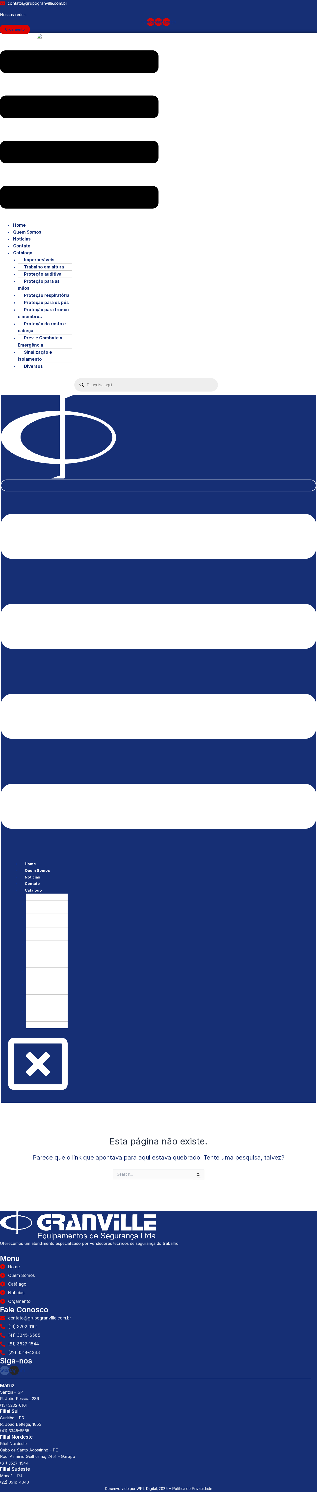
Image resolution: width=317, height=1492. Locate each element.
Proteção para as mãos (39, 285)
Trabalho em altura (44, 266)
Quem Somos (27, 232)
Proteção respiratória (46, 295)
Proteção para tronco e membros (43, 313)
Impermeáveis (39, 259)
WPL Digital (146, 1488)
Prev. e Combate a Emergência (40, 341)
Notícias (22, 239)
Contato (21, 245)
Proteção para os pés (46, 302)
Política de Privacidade (192, 1488)
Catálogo (22, 252)
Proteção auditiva (42, 274)
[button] (79, 130)
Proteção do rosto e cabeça (42, 327)
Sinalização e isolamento (35, 356)
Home (19, 225)
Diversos (33, 366)
